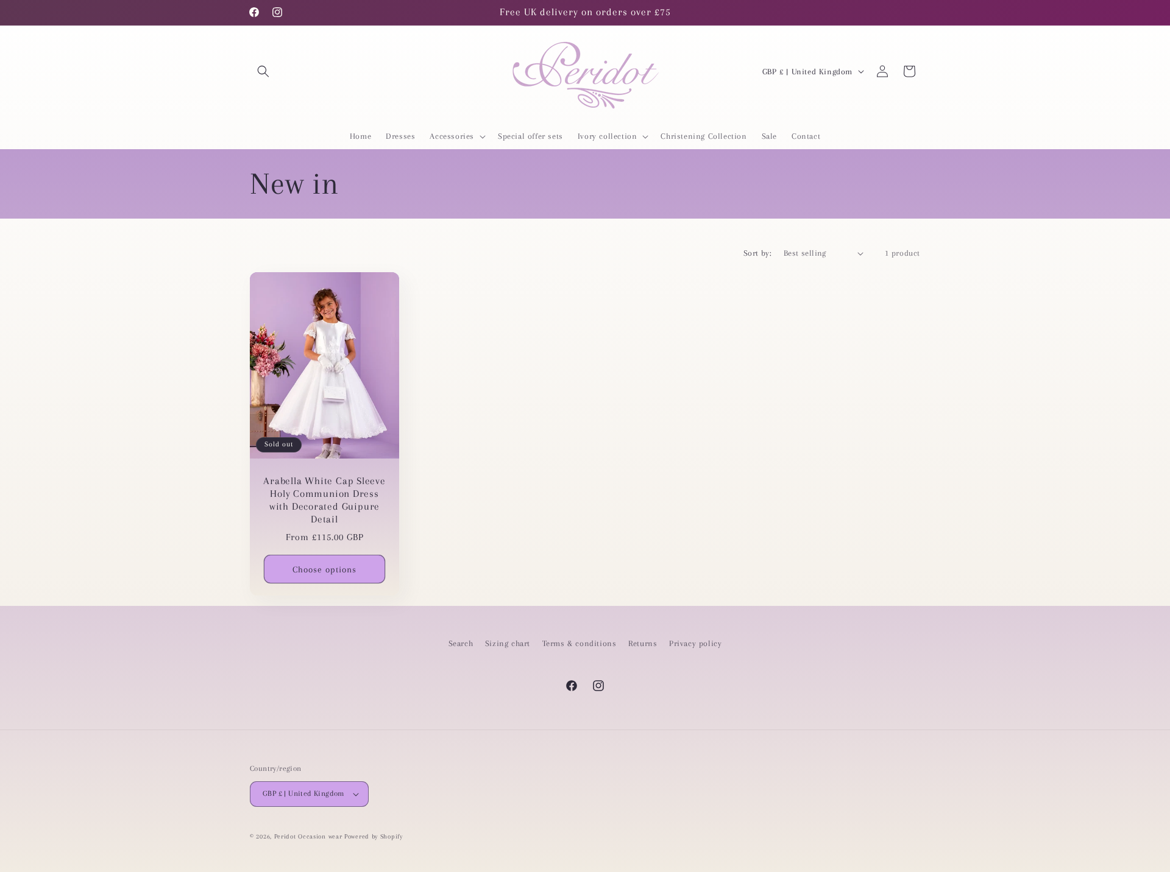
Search (460, 643)
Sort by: (757, 253)
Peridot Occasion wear (308, 836)
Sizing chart (507, 643)
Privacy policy (695, 643)
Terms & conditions (579, 643)
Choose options (324, 569)
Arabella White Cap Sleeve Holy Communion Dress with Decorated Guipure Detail (324, 500)
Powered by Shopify (373, 836)
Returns (642, 643)
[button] (263, 71)
